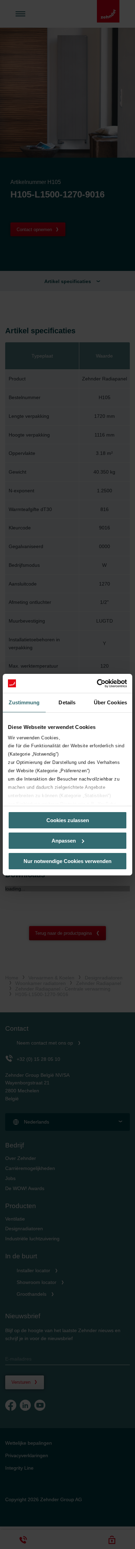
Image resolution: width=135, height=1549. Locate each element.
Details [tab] (66, 702)
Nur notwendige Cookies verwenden (67, 861)
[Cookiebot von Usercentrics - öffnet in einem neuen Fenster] (97, 683)
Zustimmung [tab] (24, 702)
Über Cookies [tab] (110, 702)
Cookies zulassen (67, 820)
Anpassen (64, 841)
